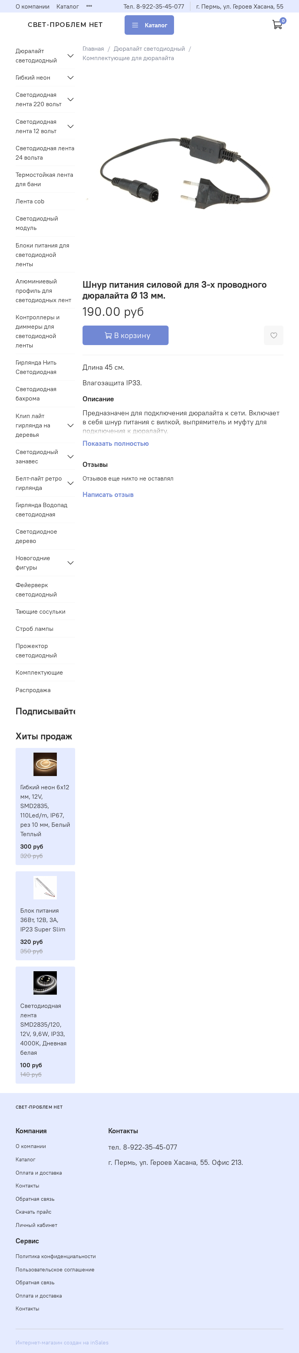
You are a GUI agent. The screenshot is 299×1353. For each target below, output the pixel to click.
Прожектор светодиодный (36, 650)
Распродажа (33, 690)
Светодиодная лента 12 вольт (36, 126)
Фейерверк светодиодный (36, 589)
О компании (32, 6)
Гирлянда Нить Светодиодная (36, 367)
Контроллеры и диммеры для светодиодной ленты (38, 331)
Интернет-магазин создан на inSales (62, 1342)
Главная (93, 48)
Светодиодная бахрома (36, 393)
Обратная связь (35, 1198)
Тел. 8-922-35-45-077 (153, 6)
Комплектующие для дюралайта (128, 58)
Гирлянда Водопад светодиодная (41, 509)
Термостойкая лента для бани (44, 179)
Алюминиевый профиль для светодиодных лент (43, 290)
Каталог (67, 6)
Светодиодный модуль (37, 222)
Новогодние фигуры (33, 562)
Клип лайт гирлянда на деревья (33, 425)
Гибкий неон (33, 77)
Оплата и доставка (39, 1172)
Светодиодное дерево (36, 536)
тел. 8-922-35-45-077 (142, 1147)
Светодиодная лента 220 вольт (39, 99)
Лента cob (30, 201)
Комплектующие (39, 672)
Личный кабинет (36, 1224)
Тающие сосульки (40, 611)
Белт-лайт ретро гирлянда (39, 482)
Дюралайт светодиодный (149, 48)
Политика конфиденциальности (56, 1256)
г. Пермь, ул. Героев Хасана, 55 (239, 6)
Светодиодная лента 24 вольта (45, 152)
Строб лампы (34, 628)
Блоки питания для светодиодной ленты (42, 254)
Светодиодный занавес (37, 456)
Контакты (27, 1185)
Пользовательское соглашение (55, 1269)
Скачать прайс (33, 1211)
